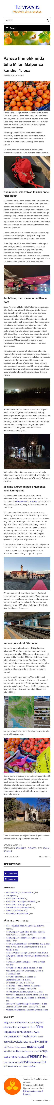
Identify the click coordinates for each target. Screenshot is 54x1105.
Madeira (10, 1047)
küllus (25, 1042)
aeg (6, 1022)
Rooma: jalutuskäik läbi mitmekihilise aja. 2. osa (27, 944)
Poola (36, 1051)
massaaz (22, 1047)
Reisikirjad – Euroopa (15, 904)
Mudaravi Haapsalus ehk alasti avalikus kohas (27, 1010)
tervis (25, 1062)
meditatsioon (18, 1051)
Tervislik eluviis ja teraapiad (18, 907)
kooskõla (16, 1041)
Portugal (43, 1051)
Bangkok (31, 1022)
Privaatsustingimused (33, 1091)
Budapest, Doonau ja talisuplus (20, 983)
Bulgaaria (39, 1022)
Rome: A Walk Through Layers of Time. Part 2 (27, 953)
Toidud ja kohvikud (14, 910)
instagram (12, 879)
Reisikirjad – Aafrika (15, 898)
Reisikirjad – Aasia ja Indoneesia (20, 901)
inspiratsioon (12, 1036)
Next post (44, 857)
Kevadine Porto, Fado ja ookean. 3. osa (24, 968)
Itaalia (46, 848)
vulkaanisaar (10, 1066)
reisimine (8, 851)
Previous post (12, 857)
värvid (19, 1067)
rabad (14, 1056)
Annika (21, 76)
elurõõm (36, 1027)
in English (10, 895)
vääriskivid (27, 1066)
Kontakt (26, 1094)
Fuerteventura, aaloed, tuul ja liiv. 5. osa (24, 992)
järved (33, 1036)
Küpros (31, 1042)
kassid (40, 1037)
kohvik (7, 1041)
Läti (5, 1047)
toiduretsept (35, 1062)
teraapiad (16, 1062)
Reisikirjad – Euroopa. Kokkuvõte (21, 989)
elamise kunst (11, 1027)
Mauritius (8, 1051)
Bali (25, 1022)
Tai (10, 1062)
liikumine (41, 1041)
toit (44, 1062)
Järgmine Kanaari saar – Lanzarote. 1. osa (25, 1007)
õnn (34, 1066)
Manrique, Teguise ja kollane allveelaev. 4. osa (27, 995)
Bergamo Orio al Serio (26, 501)
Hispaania (10, 1031)
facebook (12, 873)
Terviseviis (27, 7)
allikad (11, 1022)
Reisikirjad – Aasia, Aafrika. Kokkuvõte (23, 986)
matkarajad (35, 1046)
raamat (7, 1057)
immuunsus (24, 1031)
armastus (19, 1022)
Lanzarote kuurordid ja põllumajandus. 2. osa (26, 1004)
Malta (17, 1047)
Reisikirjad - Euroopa (26, 848)
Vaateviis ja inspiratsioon (17, 913)
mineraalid (29, 1051)
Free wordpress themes (41, 1101)
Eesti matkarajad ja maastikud (19, 892)
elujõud (24, 1027)
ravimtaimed (23, 1057)
